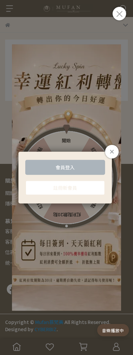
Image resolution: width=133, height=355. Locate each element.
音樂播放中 (113, 330)
